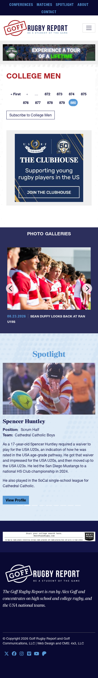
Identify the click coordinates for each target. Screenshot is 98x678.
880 (74, 103)
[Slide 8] (71, 507)
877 (39, 103)
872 (49, 95)
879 (63, 103)
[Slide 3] (35, 507)
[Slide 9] (78, 507)
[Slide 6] (56, 507)
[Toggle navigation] (89, 27)
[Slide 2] (27, 507)
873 (61, 95)
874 (73, 95)
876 (27, 103)
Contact (49, 12)
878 (51, 103)
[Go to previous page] (27, 94)
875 (85, 95)
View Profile (16, 500)
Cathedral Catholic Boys (35, 435)
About (83, 4)
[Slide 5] (49, 507)
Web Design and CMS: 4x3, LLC (60, 645)
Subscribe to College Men (30, 115)
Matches (44, 4)
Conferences (21, 4)
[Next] (87, 288)
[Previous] (11, 288)
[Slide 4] (42, 507)
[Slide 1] (20, 507)
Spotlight (65, 4)
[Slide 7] (63, 507)
